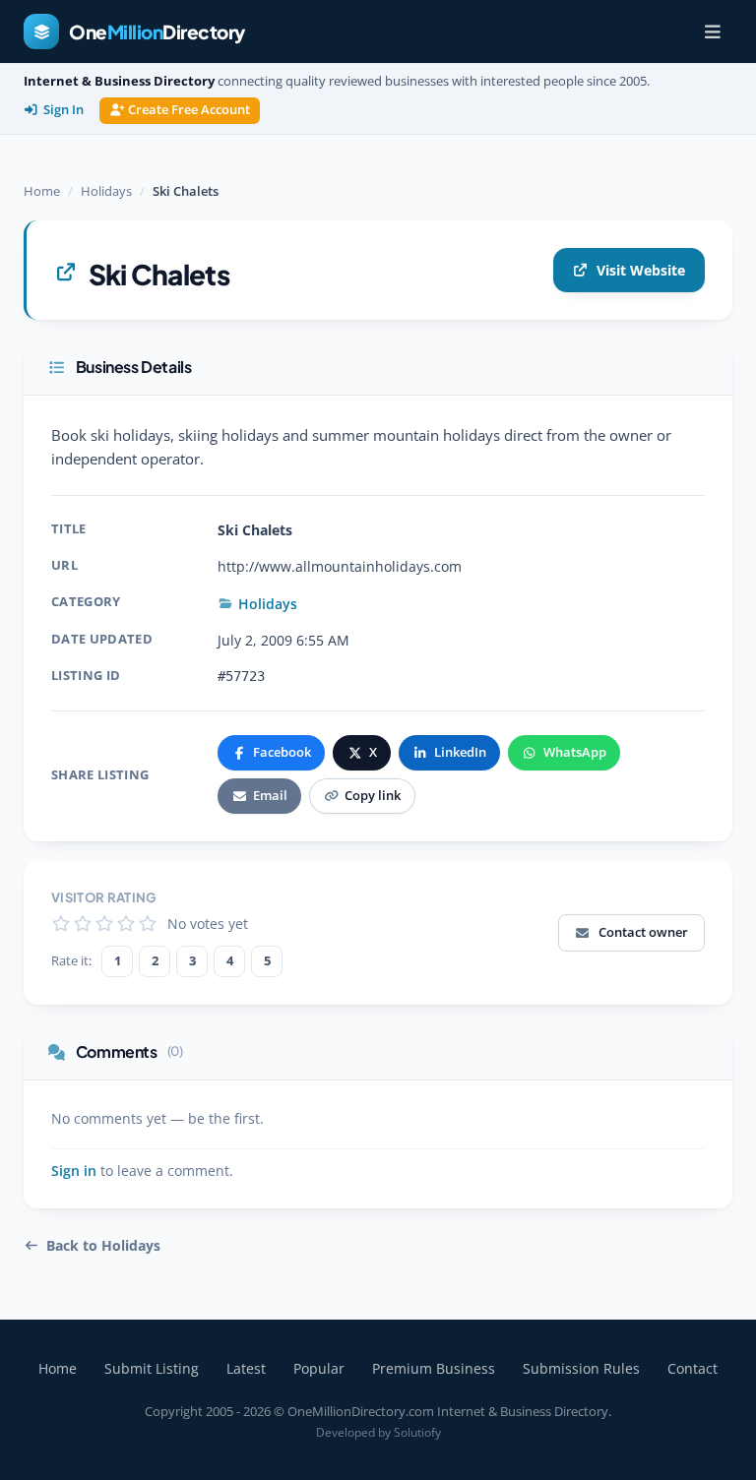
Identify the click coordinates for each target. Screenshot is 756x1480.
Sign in (73, 1171)
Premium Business (433, 1368)
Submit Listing (151, 1368)
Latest (246, 1368)
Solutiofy (417, 1432)
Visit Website (641, 270)
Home (42, 191)
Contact (692, 1368)
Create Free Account (189, 109)
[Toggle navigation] (712, 31)
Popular (319, 1368)
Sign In (63, 109)
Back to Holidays (103, 1246)
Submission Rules (581, 1368)
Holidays (106, 191)
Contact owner (643, 932)
